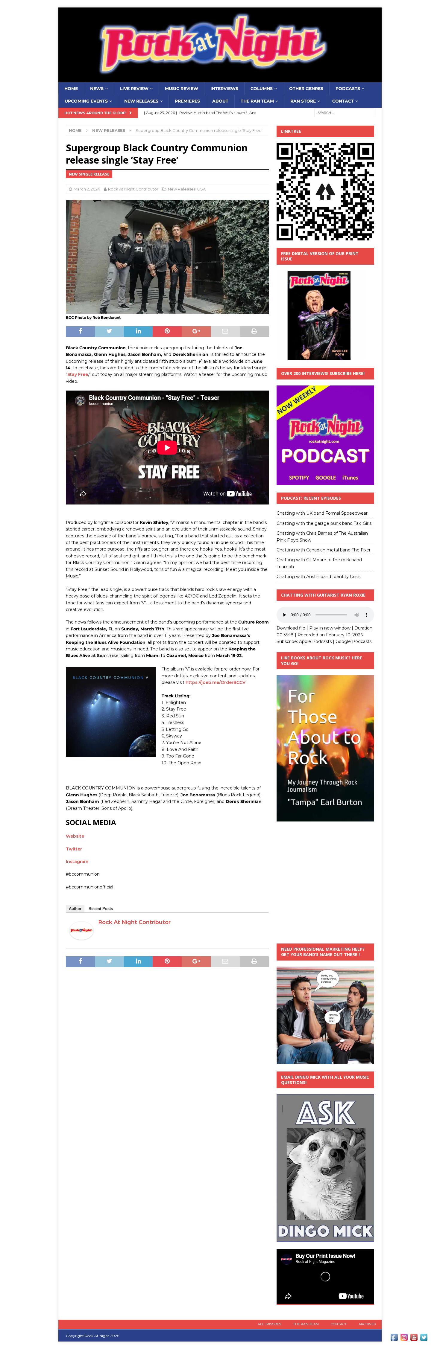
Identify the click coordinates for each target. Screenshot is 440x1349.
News (97, 88)
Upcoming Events (86, 101)
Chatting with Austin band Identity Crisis (318, 576)
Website (75, 836)
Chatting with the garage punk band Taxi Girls (324, 523)
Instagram (77, 861)
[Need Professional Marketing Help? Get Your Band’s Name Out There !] (325, 1060)
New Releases (141, 101)
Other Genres (306, 88)
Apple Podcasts (315, 641)
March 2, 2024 (87, 189)
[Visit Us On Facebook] (394, 1339)
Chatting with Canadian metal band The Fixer (324, 550)
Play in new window (330, 628)
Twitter (74, 849)
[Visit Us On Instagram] (404, 1339)
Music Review (181, 88)
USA (201, 189)
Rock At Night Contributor (133, 189)
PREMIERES (187, 101)
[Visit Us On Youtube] (414, 1339)
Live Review (134, 88)
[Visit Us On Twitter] (424, 1339)
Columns (262, 88)
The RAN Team (257, 101)
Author (75, 908)
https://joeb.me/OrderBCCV (215, 682)
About (220, 101)
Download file (291, 628)
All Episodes (269, 1324)
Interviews (224, 88)
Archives (367, 1324)
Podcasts (348, 88)
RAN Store (303, 101)
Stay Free (77, 374)
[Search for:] (344, 112)
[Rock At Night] (220, 79)
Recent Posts (101, 908)
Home (71, 88)
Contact (343, 101)
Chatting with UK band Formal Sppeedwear (322, 513)
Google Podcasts (353, 641)
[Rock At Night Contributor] (81, 936)
